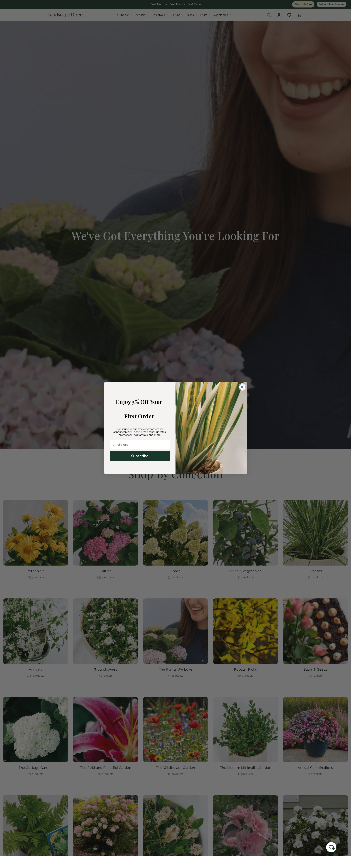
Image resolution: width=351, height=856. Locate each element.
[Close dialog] (242, 387)
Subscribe (140, 456)
